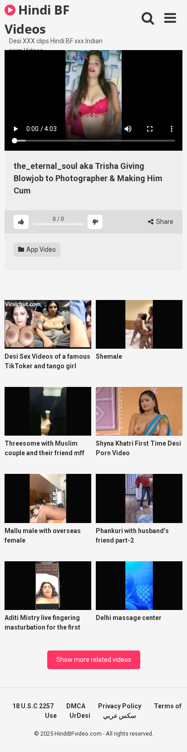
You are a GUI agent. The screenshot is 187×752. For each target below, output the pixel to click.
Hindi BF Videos (37, 18)
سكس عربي (119, 715)
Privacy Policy (119, 706)
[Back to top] (170, 733)
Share (164, 221)
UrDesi (79, 715)
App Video (40, 249)
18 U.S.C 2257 (33, 706)
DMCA (75, 706)
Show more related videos (93, 659)
